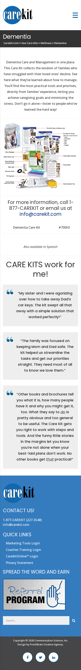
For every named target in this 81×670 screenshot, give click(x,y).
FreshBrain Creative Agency (46, 644)
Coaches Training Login (23, 550)
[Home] (17, 15)
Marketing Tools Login (23, 543)
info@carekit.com (41, 214)
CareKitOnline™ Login (22, 556)
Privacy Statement (19, 563)
